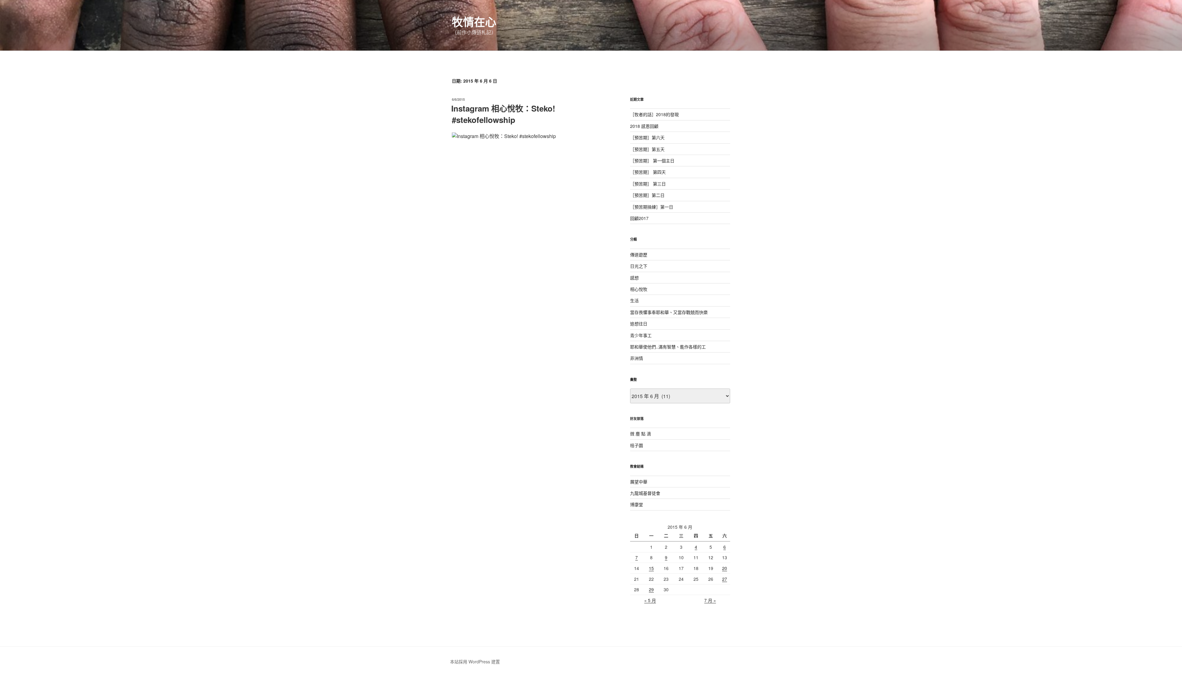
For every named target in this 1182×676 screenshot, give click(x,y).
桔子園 (636, 445)
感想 (634, 278)
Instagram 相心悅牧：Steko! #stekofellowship (503, 114)
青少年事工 (641, 335)
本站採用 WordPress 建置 (475, 661)
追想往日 (638, 323)
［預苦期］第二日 (647, 195)
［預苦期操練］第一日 (651, 207)
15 (651, 568)
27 (724, 579)
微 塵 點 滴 (640, 433)
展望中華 (638, 481)
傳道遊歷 (638, 254)
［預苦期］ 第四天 (648, 172)
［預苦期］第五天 (647, 149)
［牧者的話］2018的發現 (654, 114)
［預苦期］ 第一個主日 (652, 160)
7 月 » (710, 600)
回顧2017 (639, 218)
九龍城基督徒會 (645, 493)
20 (724, 568)
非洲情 (636, 358)
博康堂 (636, 504)
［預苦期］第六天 (647, 137)
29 (651, 589)
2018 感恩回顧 (644, 126)
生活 (634, 300)
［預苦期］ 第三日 (648, 184)
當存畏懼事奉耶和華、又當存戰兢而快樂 (669, 312)
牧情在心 (474, 22)
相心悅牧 (638, 289)
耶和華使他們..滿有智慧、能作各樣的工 (668, 347)
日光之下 (638, 266)
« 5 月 (650, 600)
